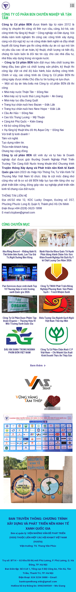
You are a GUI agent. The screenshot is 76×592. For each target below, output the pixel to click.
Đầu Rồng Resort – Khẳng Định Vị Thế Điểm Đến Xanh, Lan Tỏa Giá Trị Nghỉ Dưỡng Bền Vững (19, 254)
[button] (72, 5)
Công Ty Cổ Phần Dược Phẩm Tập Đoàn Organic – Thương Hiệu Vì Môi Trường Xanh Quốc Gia (19, 320)
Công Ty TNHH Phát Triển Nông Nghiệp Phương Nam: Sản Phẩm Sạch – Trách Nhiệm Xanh (56, 289)
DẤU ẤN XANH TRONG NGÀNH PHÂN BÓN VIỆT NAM (19, 351)
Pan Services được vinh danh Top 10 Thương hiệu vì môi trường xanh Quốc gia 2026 (19, 289)
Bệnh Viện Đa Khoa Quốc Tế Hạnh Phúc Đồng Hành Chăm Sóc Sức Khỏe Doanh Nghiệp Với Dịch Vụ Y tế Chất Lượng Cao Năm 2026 (57, 256)
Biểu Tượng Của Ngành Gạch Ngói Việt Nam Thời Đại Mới (56, 319)
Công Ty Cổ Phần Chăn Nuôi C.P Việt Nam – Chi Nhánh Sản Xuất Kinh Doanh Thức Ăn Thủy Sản (56, 352)
